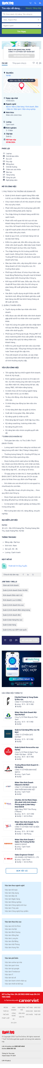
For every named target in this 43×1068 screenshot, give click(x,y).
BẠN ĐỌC (37, 1011)
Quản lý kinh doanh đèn (12, 615)
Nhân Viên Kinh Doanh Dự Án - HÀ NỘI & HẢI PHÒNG (27, 823)
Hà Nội (8, 75)
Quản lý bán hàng (9, 625)
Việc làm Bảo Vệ (11, 896)
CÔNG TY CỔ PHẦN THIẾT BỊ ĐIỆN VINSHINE (27, 828)
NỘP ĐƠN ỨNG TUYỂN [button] (21, 56)
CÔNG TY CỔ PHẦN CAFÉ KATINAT (24, 736)
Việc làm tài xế (10, 977)
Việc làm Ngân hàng (12, 899)
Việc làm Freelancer (12, 971)
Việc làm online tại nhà (13, 962)
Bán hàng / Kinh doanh (25, 107)
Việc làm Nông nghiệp (13, 902)
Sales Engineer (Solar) (24, 854)
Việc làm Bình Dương (12, 932)
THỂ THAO (29, 1007)
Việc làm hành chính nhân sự (15, 981)
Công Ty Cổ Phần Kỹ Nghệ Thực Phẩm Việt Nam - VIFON (26, 753)
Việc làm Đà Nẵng (11, 941)
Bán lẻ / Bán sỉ (11, 107)
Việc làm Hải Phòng (12, 944)
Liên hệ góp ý (6, 1060)
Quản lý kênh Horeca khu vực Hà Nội (27, 748)
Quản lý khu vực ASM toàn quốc (15, 630)
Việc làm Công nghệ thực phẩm (16, 911)
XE (14, 1019)
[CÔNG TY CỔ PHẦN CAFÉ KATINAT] (8, 733)
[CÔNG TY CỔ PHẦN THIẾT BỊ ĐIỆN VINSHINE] (8, 826)
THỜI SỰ (5, 1011)
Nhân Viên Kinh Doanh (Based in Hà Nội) (24, 783)
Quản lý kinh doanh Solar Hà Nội (15, 590)
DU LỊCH (13, 1023)
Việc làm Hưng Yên (12, 947)
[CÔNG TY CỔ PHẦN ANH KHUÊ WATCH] (8, 769)
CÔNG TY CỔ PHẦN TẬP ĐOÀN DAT (21, 52)
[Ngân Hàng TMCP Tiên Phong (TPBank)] (8, 804)
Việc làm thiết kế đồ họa (14, 984)
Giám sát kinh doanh (11, 585)
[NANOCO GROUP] (8, 843)
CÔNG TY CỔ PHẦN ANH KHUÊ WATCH (26, 771)
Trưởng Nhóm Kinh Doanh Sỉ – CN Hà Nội (27, 766)
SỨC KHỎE (29, 1014)
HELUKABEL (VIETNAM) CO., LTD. (27, 857)
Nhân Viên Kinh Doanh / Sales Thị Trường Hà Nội (25, 840)
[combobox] (21, 14)
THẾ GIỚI (6, 1014)
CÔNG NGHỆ (14, 1014)
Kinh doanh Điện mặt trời (12, 595)
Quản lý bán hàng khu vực (12, 620)
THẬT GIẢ (37, 1014)
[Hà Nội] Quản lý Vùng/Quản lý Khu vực (26, 698)
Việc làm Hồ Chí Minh (13, 926)
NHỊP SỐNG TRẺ (21, 1008)
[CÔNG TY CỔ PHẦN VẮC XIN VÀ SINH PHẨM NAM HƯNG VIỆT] (8, 786)
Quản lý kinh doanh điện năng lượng (16, 610)
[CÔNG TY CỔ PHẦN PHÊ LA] (8, 701)
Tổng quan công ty (19, 63)
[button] (35, 3)
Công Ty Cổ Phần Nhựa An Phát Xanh (26, 718)
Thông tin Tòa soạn (8, 1053)
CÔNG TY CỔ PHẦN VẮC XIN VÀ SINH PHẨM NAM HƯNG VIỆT (26, 788)
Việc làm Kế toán (11, 890)
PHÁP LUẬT (6, 1018)
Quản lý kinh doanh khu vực (13, 605)
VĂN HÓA (22, 1013)
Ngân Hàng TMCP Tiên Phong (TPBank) (25, 810)
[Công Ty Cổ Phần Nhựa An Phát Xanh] (8, 716)
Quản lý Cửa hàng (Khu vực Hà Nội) (27, 731)
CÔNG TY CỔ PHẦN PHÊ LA (24, 702)
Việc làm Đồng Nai (12, 935)
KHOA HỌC (29, 1011)
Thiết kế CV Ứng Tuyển (17, 566)
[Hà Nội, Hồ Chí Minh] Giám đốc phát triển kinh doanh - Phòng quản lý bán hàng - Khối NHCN (26, 803)
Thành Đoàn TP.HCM (9, 1056)
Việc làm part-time (12, 965)
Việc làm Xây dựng (12, 893)
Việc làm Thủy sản (12, 908)
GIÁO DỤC (37, 1007)
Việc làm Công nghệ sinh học (16, 905)
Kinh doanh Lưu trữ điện (12, 600)
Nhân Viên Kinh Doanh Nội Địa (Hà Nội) (26, 713)
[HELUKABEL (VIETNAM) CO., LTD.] (8, 858)
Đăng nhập (37, 8)
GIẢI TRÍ (21, 1017)
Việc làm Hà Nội (11, 929)
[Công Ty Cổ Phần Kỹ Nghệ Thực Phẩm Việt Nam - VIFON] (8, 751)
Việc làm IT (9, 974)
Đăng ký (29, 8)
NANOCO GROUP (21, 844)
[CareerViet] (28, 1000)
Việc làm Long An (11, 938)
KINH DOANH (13, 1008)
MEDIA (6, 1007)
